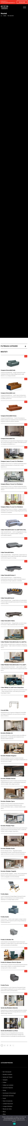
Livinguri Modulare (7, 1106)
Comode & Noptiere (8, 1087)
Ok (14, 1123)
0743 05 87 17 (4, 1)
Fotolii (4, 1098)
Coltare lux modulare (8, 1085)
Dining (4, 1090)
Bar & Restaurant (7, 1072)
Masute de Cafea (7, 1109)
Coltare (4, 1082)
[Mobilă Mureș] (4, 7)
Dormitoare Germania (8, 1095)
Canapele (5, 1080)
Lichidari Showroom (8, 1103)
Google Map (22, 2)
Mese (4, 1111)
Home (4, 15)
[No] (26, 1120)
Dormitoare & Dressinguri (9, 1093)
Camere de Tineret (7, 1077)
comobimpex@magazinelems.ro (8, 2)
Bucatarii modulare (7, 1074)
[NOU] (14, 362)
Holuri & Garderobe (7, 1101)
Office (4, 1114)
